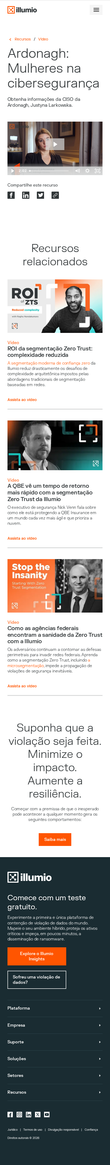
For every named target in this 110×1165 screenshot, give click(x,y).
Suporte (15, 1042)
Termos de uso (32, 1129)
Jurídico (12, 1129)
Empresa (16, 1025)
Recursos (23, 39)
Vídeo (43, 39)
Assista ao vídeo (22, 400)
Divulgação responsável (63, 1129)
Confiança (91, 1129)
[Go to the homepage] (22, 10)
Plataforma (18, 1008)
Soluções (16, 1058)
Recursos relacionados (55, 255)
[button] (96, 10)
